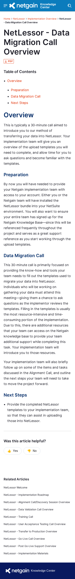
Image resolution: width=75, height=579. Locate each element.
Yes (12, 451)
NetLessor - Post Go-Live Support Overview (30, 546)
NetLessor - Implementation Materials (26, 553)
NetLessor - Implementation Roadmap (26, 494)
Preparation (20, 90)
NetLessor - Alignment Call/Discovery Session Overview (37, 502)
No (32, 451)
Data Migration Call (25, 96)
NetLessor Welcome (15, 487)
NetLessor (19, 18)
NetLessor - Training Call (18, 516)
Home (7, 18)
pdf (10, 61)
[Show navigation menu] (5, 5)
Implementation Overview (42, 18)
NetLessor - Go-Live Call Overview (24, 538)
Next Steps (19, 103)
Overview (14, 81)
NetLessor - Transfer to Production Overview (30, 531)
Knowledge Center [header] (48, 6)
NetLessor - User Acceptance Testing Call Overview (35, 524)
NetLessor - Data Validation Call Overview (28, 509)
